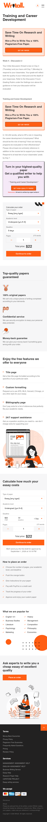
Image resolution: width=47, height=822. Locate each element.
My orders (37, 6)
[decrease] (11, 240)
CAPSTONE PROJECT (11, 779)
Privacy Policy (8, 739)
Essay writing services (11, 782)
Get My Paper (23, 50)
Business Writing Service (12, 769)
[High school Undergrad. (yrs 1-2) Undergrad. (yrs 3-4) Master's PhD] (23, 508)
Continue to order (23, 542)
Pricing (5, 748)
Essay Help (7, 773)
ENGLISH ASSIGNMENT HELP (14, 766)
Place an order (14, 677)
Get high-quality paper (23, 188)
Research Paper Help (10, 776)
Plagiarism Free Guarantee (12, 742)
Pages (8, 236)
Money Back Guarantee (11, 736)
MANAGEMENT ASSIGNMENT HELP (16, 763)
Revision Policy (8, 752)
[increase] (35, 240)
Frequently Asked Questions (13, 745)
